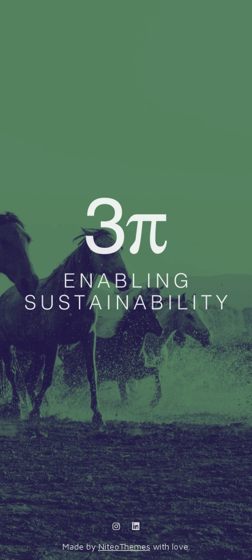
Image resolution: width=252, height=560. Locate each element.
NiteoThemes (124, 546)
